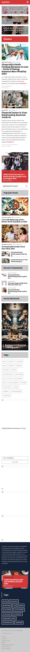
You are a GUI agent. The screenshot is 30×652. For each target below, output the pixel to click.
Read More (23, 83)
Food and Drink (7, 374)
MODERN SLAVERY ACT (8, 644)
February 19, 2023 (6, 62)
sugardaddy (18, 614)
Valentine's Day (7, 622)
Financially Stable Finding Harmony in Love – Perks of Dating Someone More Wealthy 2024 (15, 69)
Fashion (18, 365)
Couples (19, 361)
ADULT (4, 361)
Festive (14, 370)
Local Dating (18, 378)
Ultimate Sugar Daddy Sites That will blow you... (17, 284)
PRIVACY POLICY (6, 646)
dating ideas (7, 605)
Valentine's (6, 395)
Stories (23, 382)
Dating (3, 86)
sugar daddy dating (9, 618)
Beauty (12, 361)
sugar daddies (19, 609)
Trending (8, 144)
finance (7, 87)
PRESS (3, 642)
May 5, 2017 (5, 110)
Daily (4, 365)
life (6, 146)
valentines (18, 622)
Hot (4, 144)
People (9, 146)
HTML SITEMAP (6, 648)
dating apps (14, 601)
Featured (6, 370)
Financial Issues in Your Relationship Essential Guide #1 (14, 115)
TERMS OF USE (6, 640)
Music (4, 382)
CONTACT (4, 638)
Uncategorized (13, 144)
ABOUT (4, 636)
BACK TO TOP (7, 633)
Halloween (19, 374)
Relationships (8, 86)
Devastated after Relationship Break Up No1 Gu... (17, 277)
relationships (7, 609)
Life (2, 144)
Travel (16, 387)
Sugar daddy (7, 387)
